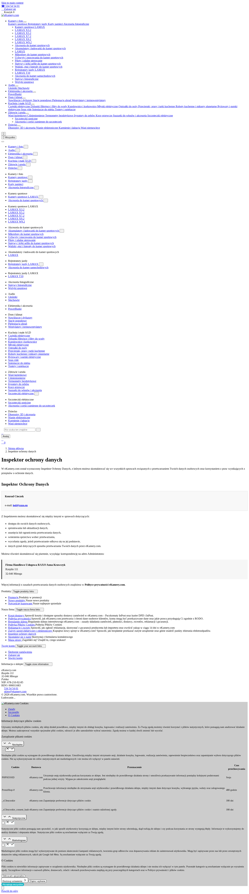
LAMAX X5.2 (23, 33)
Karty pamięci (56, 24)
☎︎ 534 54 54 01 (10, 6)
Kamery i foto (16, 20)
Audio (12, 85)
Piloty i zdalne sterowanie (28, 60)
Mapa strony (15, 639)
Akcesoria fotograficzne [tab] (76, 24)
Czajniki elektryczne (19, 106)
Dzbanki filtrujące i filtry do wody (49, 106)
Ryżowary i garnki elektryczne (24, 357)
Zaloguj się (14, 655)
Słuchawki (23, 88)
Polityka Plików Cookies (21, 624)
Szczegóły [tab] (13, 712)
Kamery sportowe (18, 177)
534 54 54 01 (11, 688)
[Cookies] (2, 888)
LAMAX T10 (22, 72)
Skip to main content (12, 2)
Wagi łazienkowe (17, 115)
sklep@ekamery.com (15, 691)
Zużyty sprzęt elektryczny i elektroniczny (30, 630)
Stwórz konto (15, 658)
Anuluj (6, 436)
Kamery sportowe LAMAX (30, 27)
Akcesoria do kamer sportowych (32, 45)
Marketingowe (19, 840)
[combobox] (19, 429)
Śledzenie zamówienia (20, 652)
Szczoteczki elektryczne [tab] (160, 115)
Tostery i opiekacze (65, 109)
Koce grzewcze (104, 115)
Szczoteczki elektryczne (21, 393)
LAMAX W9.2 (23, 42)
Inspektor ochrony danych (22, 633)
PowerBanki (15, 94)
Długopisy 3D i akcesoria (22, 127)
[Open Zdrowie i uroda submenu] (27, 113)
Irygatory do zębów (85, 115)
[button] (2, 432)
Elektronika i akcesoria (20, 91)
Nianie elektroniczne (47, 127)
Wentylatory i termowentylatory (89, 100)
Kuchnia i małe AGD (20, 103)
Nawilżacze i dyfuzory (20, 100)
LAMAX (20, 51)
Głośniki (13, 88)
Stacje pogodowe (42, 100)
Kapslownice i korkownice (82, 106)
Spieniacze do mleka (43, 109)
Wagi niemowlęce (90, 127)
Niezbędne (17, 744)
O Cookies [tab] (14, 715)
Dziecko (13, 124)
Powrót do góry (9, 891)
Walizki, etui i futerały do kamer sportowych (38, 66)
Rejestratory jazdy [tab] (38, 24)
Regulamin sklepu (18, 621)
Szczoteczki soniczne (26, 118)
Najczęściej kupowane (20, 603)
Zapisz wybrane (37, 881)
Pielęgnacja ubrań (62, 100)
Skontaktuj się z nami (20, 636)
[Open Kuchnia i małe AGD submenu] (33, 104)
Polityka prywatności (19, 618)
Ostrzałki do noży (128, 106)
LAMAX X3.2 (23, 30)
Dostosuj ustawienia (13, 881)
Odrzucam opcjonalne (13, 876)
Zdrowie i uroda (17, 112)
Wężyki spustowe (24, 82)
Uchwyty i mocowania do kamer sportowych (39, 57)
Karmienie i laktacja (70, 127)
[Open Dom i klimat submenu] (24, 98)
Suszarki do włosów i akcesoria (130, 115)
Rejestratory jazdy (18, 180)
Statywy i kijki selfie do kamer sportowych (38, 63)
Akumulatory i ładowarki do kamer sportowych (40, 48)
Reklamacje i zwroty (19, 627)
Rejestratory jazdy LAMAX (30, 69)
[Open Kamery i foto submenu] (25, 21)
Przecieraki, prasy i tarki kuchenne (157, 106)
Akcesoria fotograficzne (21, 187)
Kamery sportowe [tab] (18, 24)
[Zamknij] (2, 141)
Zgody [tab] (11, 709)
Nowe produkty (17, 600)
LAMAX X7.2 (23, 36)
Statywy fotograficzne (26, 78)
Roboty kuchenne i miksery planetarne (196, 106)
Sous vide (26, 109)
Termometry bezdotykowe (59, 115)
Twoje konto (8, 645)
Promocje (13, 597)
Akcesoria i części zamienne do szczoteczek (38, 121)
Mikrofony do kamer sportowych (32, 54)
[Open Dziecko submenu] (19, 125)
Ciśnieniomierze (36, 115)
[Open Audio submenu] (17, 85)
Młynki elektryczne (108, 106)
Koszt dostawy (16, 615)
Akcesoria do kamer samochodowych (35, 75)
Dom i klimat (15, 97)
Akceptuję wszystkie (13, 884)
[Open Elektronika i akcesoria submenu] (34, 92)
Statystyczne (18, 818)
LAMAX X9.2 (23, 39)
